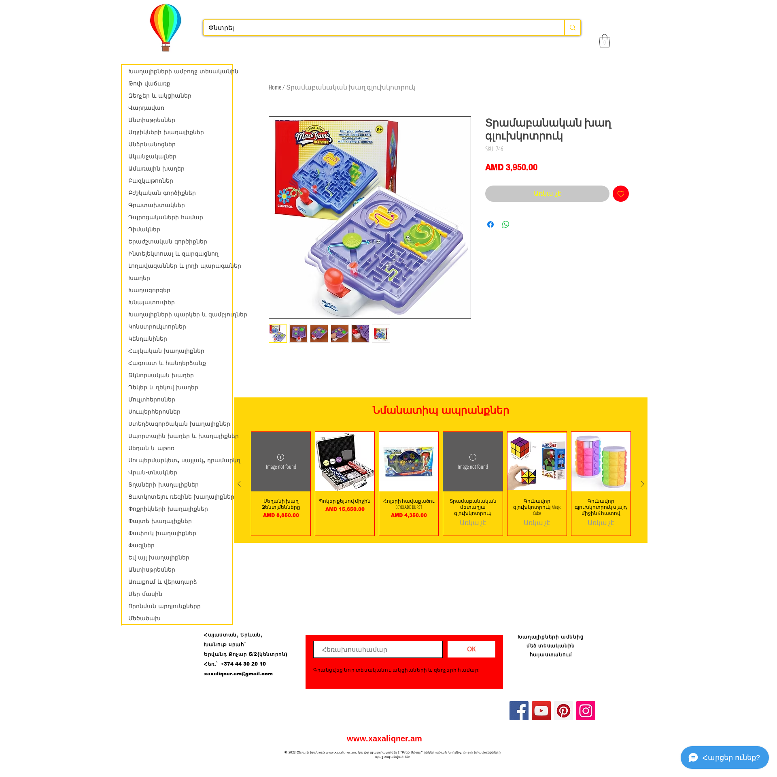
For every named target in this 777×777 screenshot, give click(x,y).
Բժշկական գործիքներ (162, 193)
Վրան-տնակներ (152, 472)
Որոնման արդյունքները (164, 606)
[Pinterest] (563, 710)
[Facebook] (519, 710)
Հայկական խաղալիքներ (166, 351)
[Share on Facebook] (490, 224)
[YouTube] (541, 710)
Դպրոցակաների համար (165, 217)
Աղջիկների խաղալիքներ (166, 132)
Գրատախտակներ (156, 205)
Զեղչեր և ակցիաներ (159, 95)
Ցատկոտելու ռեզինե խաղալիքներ (180, 496)
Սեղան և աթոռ (151, 448)
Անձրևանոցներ (152, 144)
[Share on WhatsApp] (506, 224)
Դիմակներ (144, 229)
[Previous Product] (239, 484)
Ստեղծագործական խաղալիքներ (179, 424)
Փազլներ (141, 545)
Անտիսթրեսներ (151, 120)
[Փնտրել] (572, 27)
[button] (604, 40)
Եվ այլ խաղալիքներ (158, 557)
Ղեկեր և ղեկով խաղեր (163, 387)
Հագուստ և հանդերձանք (167, 363)
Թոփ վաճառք (149, 83)
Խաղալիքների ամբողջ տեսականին (180, 71)
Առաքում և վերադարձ (162, 581)
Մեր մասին (145, 594)
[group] (441, 483)
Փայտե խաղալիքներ (160, 521)
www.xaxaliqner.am (384, 738)
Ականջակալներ (152, 156)
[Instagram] (585, 710)
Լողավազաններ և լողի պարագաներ (180, 266)
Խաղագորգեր (149, 290)
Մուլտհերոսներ (151, 399)
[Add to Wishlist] (621, 194)
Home (275, 87)
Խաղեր (139, 278)
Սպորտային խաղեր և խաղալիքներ (180, 436)
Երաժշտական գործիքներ (167, 241)
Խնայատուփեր (151, 302)
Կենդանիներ (147, 338)
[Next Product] (643, 484)
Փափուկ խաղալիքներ (162, 533)
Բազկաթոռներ (150, 180)
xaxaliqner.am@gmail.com (238, 674)
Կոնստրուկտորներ (157, 326)
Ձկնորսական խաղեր (161, 375)
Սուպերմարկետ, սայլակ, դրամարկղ (180, 460)
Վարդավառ (146, 108)
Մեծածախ (144, 618)
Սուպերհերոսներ (154, 411)
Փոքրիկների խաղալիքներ (168, 509)
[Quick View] (344, 461)
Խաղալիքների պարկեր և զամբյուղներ (180, 314)
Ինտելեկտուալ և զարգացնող (173, 253)
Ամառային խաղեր (156, 168)
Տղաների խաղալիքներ (163, 484)
